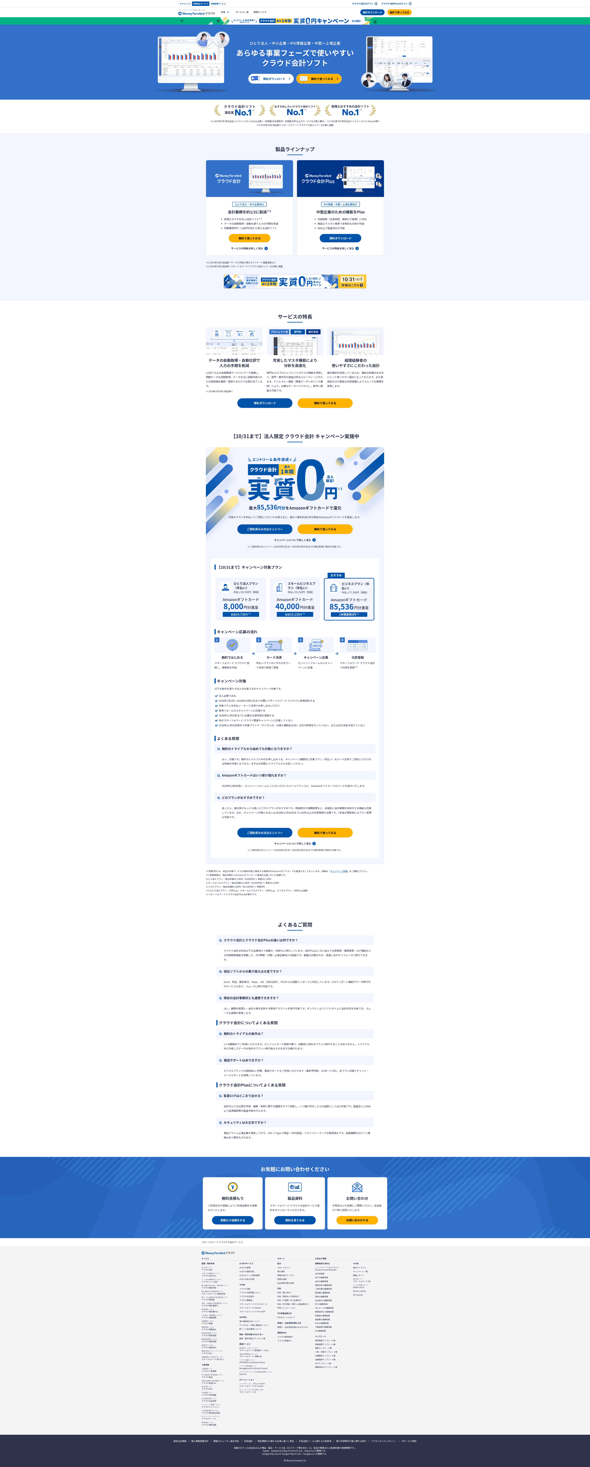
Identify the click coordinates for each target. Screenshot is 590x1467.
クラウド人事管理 (209, 1370)
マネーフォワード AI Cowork (252, 1385)
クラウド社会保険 (209, 1400)
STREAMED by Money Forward (252, 1361)
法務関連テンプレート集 (325, 1355)
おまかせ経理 (244, 1267)
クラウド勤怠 (212, 1376)
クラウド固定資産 (209, 1334)
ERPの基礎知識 (321, 1277)
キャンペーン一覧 (360, 1271)
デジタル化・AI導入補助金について (254, 1325)
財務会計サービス (200, 3)
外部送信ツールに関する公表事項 (315, 1441)
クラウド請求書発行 (215, 1304)
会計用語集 (319, 1273)
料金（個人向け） (284, 1292)
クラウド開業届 (245, 1300)
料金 (223, 12)
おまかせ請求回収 (246, 1271)
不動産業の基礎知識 (323, 1327)
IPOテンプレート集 (323, 1363)
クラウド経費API (284, 1340)
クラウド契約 (244, 1289)
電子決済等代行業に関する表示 (351, 1441)
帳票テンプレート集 (323, 1348)
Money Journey (359, 1291)
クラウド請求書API (285, 1337)
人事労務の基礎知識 (323, 1289)
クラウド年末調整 (209, 1394)
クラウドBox (212, 1352)
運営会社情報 (179, 1441)
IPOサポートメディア (286, 1317)
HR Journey (358, 1295)
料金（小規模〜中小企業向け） (290, 1300)
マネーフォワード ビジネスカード (253, 1304)
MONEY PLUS (360, 1286)
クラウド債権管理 (212, 1316)
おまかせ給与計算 (246, 1279)
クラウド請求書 (215, 1298)
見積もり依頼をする (232, 1220)
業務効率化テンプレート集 (326, 1367)
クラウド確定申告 (215, 1286)
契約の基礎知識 (321, 1296)
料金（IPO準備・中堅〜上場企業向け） (293, 1304)
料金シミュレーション (286, 1307)
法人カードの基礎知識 (324, 1308)
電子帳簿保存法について (249, 1321)
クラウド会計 (207, 1268)
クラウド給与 (207, 1388)
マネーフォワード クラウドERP (252, 1311)
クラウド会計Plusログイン (394, 3)
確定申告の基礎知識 (323, 1285)
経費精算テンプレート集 (325, 1344)
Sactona (255, 1373)
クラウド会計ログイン (362, 3)
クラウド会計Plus (211, 1274)
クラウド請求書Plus (210, 1310)
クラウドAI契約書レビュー (250, 1292)
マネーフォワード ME (362, 1280)
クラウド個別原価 (209, 1340)
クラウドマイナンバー (211, 1406)
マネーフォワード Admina (250, 1307)
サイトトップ (185, 3)
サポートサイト (283, 1267)
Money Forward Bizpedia (327, 1268)
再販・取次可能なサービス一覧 (252, 1338)
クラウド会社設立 (246, 1296)
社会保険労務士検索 (285, 1283)
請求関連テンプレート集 (325, 1340)
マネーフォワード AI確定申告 (214, 1292)
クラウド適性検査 (209, 1423)
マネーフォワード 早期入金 (250, 1355)
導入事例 (281, 1271)
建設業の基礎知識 (322, 1319)
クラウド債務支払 (209, 1328)
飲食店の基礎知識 (322, 1315)
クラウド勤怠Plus (213, 1382)
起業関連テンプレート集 (325, 1359)
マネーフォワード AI (251, 1391)
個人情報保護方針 (199, 1441)
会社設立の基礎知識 (323, 1300)
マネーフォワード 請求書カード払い (254, 1349)
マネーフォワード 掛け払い (213, 1358)
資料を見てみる (295, 1220)
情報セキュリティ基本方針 (226, 1441)
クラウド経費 (208, 1322)
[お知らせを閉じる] (182, 21)
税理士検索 (282, 1279)
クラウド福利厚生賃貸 (211, 1412)
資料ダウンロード (372, 12)
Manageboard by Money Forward (253, 1367)
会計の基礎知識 (321, 1281)
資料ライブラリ (359, 1267)
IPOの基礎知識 (321, 1304)
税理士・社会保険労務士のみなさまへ (293, 1327)
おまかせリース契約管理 (249, 1275)
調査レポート (358, 1275)
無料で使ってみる (399, 12)
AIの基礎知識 (320, 1331)
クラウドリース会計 (212, 1280)
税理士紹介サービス (285, 1275)
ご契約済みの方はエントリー (265, 529)
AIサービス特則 (409, 1441)
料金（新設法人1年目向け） (289, 1296)
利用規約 (248, 1441)
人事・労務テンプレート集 (326, 1352)
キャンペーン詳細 (338, 871)
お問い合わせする (357, 1220)
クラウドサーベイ (211, 1417)
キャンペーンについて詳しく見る (292, 540)
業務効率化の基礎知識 (324, 1311)
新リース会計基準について (250, 1329)
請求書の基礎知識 (322, 1292)
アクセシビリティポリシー (384, 1441)
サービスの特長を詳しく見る (247, 248)
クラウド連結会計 (209, 1346)
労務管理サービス (218, 3)
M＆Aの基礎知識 (322, 1323)
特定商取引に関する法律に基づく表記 (276, 1441)
